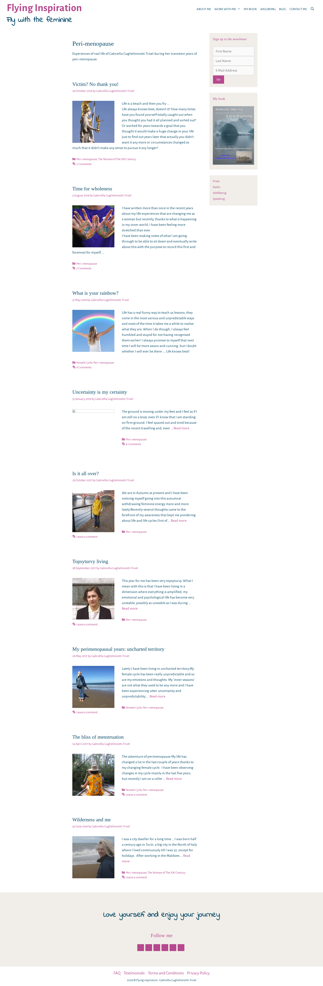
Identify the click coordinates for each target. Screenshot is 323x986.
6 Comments (84, 367)
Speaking (219, 198)
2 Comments (84, 164)
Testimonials (134, 973)
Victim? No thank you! (95, 84)
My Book (250, 9)
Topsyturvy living (90, 561)
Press (216, 181)
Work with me (225, 9)
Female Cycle (84, 362)
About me (203, 9)
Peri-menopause (86, 159)
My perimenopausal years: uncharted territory (118, 649)
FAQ (117, 973)
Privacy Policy (198, 973)
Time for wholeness (92, 188)
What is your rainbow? (95, 293)
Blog (282, 9)
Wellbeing (268, 9)
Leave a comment (87, 536)
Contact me (298, 9)
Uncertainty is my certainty (99, 392)
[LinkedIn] (156, 947)
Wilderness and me (91, 819)
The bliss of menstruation (98, 737)
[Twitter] (148, 947)
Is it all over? (85, 473)
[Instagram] (165, 947)
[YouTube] (173, 947)
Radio (216, 187)
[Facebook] (140, 947)
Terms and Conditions (166, 973)
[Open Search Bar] (312, 9)
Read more (181, 428)
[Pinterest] (181, 947)
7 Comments (83, 268)
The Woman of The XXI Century (117, 159)
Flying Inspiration (44, 8)
